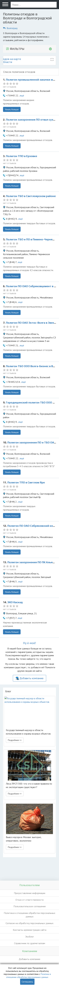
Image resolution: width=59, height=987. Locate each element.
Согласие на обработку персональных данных (29, 923)
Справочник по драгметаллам (29, 943)
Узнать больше (12, 109)
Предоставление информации (29, 893)
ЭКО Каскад (15, 602)
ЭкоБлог (29, 936)
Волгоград (12, 28)
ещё (22, 95)
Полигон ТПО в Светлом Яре (26, 482)
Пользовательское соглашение (29, 906)
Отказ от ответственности (29, 899)
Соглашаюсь (27, 981)
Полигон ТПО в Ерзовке (21, 156)
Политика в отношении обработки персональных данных (29, 914)
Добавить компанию (31, 678)
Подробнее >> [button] (15, 740)
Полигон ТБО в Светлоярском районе (31, 196)
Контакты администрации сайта (29, 929)
